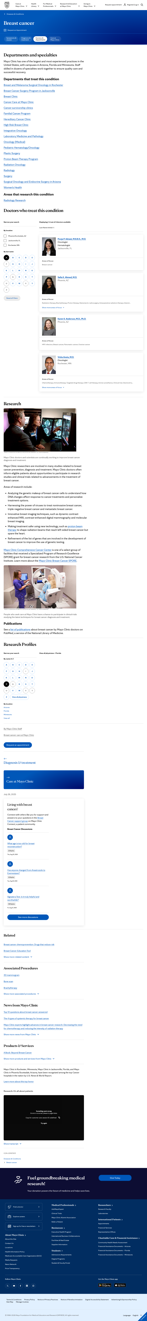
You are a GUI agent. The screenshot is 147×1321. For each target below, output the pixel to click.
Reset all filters (12, 298)
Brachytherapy (10, 987)
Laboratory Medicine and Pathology (23, 136)
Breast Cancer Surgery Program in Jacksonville (29, 90)
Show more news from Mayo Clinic (20, 1034)
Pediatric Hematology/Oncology (21, 147)
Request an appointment (17, 745)
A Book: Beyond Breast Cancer (18, 1052)
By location (8, 230)
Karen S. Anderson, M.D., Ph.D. (72, 318)
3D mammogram (11, 975)
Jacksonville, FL (14, 240)
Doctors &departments (40, 39)
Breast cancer (19, 23)
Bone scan (8, 981)
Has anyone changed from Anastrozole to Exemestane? (26, 872)
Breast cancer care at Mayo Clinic (19, 735)
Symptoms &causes (11, 39)
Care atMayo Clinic (54, 39)
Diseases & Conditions (15, 14)
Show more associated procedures (20, 993)
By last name (9, 251)
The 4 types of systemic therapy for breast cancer (26, 1018)
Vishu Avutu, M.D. (66, 357)
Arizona (7, 707)
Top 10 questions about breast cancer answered (26, 1012)
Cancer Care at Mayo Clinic (19, 102)
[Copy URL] (59, 1118)
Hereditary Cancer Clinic (17, 119)
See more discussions (28, 917)
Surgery (8, 176)
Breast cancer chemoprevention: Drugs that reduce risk (29, 944)
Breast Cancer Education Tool (17, 950)
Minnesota (8, 714)
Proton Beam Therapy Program (21, 159)
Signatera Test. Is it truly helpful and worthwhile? (23, 898)
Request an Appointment (17, 30)
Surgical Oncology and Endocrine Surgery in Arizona (32, 181)
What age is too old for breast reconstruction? (20, 845)
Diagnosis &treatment (26, 39)
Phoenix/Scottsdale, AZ (17, 236)
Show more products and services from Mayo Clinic (27, 1058)
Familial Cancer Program (17, 113)
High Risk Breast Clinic (16, 124)
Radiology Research (15, 200)
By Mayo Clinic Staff (13, 728)
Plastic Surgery (12, 153)
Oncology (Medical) (14, 141)
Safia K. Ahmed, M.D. (67, 277)
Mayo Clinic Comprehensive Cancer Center (27, 549)
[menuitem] (11, 39)
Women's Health (13, 187)
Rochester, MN (13, 245)
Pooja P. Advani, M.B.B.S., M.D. (72, 238)
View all (7, 718)
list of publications (20, 629)
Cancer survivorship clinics (18, 107)
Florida (6, 711)
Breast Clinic (11, 96)
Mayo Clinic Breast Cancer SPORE (58, 560)
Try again (44, 1123)
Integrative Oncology (15, 130)
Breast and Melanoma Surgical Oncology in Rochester (33, 85)
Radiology (9, 170)
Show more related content (16, 956)
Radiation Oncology (14, 164)
